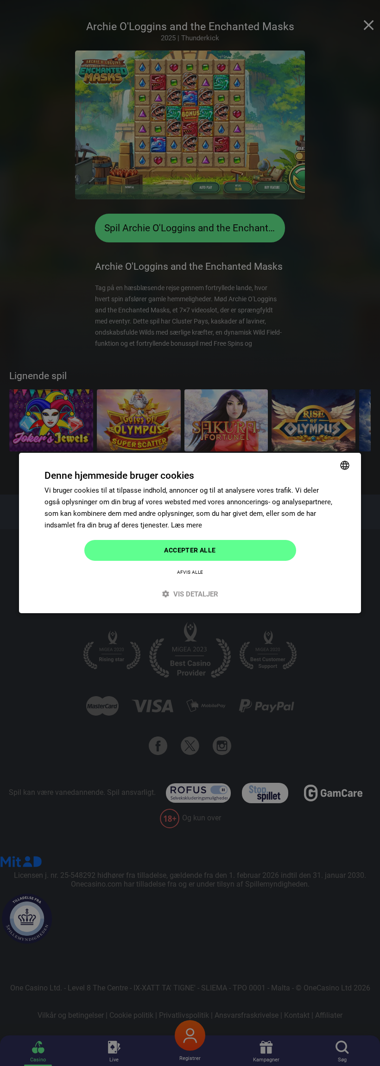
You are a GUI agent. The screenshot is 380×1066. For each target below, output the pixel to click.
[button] (190, 594)
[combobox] (344, 465)
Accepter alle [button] (189, 550)
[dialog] (190, 533)
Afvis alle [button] (190, 572)
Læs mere (186, 525)
